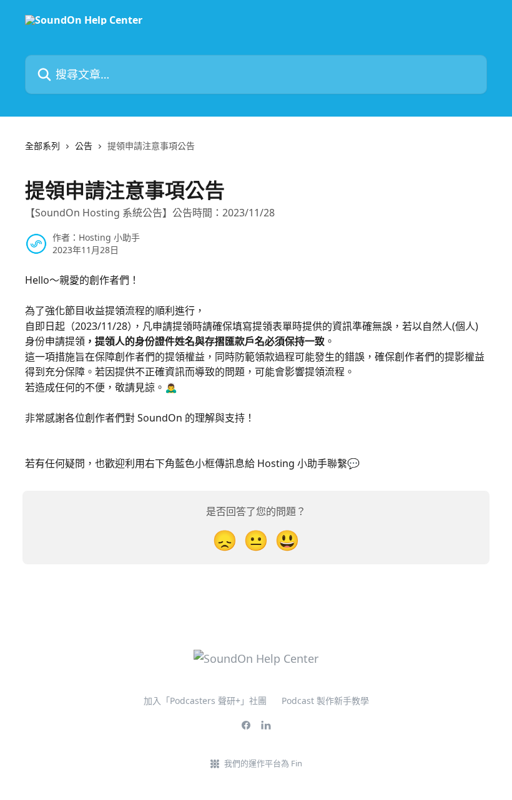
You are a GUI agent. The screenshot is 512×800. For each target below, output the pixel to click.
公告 (83, 146)
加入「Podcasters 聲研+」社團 (205, 700)
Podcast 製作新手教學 (325, 700)
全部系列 (42, 146)
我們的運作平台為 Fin (263, 763)
